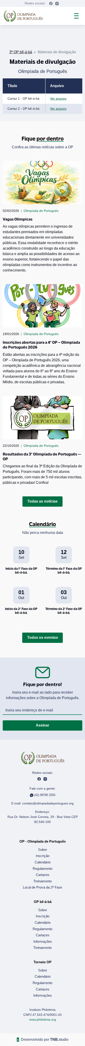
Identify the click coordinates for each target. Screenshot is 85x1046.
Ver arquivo (58, 98)
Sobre (42, 850)
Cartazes (42, 875)
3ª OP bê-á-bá (20, 52)
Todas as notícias (42, 501)
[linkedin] (57, 3)
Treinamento (42, 881)
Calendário (43, 862)
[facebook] (50, 3)
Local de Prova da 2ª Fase (42, 887)
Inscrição (42, 856)
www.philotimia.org (42, 1019)
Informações (42, 941)
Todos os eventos (42, 637)
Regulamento (42, 868)
